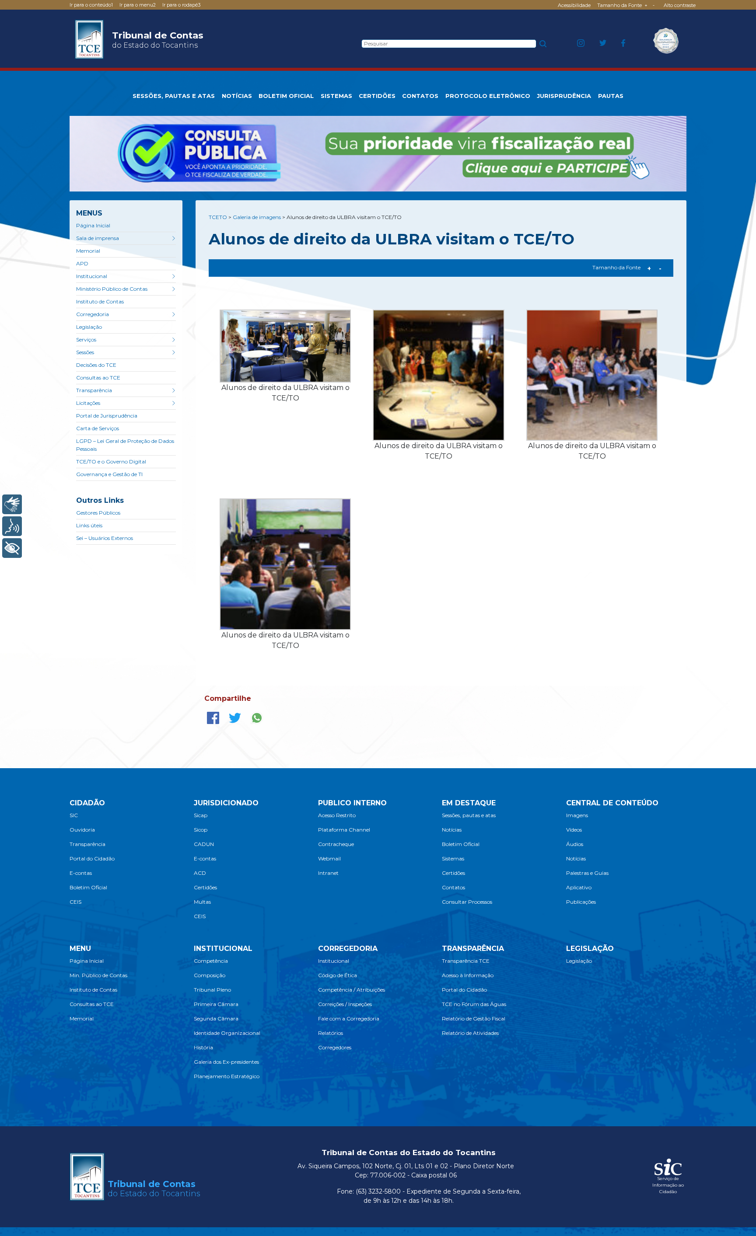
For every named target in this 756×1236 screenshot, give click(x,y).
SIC (74, 815)
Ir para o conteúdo (91, 5)
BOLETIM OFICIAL (286, 95)
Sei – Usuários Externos (104, 538)
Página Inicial (93, 225)
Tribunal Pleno (212, 989)
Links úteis (89, 525)
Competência (211, 960)
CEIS (75, 901)
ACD (200, 873)
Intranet (328, 873)
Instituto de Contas (100, 301)
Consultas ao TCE (98, 377)
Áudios (574, 844)
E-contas (81, 873)
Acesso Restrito (337, 815)
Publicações (581, 901)
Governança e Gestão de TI (109, 474)
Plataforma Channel (344, 829)
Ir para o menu (137, 5)
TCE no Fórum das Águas (474, 1004)
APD (82, 263)
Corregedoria (92, 314)
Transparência (94, 390)
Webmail (329, 858)
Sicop (200, 829)
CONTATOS (420, 95)
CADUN (204, 844)
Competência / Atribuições (351, 989)
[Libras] (12, 504)
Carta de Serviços (97, 428)
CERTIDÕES (377, 95)
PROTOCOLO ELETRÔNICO (487, 95)
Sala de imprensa (97, 238)
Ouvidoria (82, 829)
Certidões (205, 887)
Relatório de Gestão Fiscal (473, 1018)
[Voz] (12, 526)
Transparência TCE (466, 960)
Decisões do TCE (96, 365)
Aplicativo (579, 887)
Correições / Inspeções (345, 1004)
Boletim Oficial (88, 887)
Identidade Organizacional (227, 1033)
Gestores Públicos (98, 512)
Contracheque (336, 844)
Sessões (85, 352)
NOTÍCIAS (237, 95)
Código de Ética (337, 975)
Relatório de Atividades (470, 1033)
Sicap (200, 815)
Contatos (453, 887)
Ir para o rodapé (181, 5)
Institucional (91, 276)
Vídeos (574, 829)
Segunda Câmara (216, 1018)
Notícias (452, 829)
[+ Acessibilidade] (12, 548)
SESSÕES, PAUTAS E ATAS (174, 95)
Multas (202, 901)
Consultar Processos (467, 901)
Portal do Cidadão (92, 858)
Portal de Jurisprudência (106, 415)
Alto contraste (680, 5)
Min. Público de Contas (98, 975)
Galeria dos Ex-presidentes (226, 1061)
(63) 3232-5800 (378, 1191)
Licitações (88, 403)
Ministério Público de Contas (111, 288)
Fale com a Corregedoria (348, 1018)
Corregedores (334, 1047)
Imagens (577, 815)
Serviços (86, 339)
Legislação (89, 327)
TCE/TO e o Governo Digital (111, 461)
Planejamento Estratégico (226, 1076)
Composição (209, 975)
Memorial (88, 250)
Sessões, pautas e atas (469, 815)
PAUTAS (610, 95)
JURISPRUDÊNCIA (564, 95)
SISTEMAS (336, 95)
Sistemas (453, 858)
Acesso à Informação (468, 975)
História (203, 1047)
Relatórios (330, 1033)
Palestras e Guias (587, 873)
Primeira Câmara (216, 1004)
